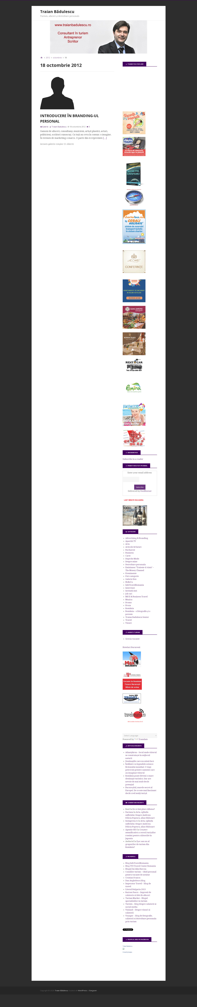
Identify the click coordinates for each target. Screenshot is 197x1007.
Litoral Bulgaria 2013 (135, 889)
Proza (128, 605)
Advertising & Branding (136, 538)
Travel (128, 620)
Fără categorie (132, 576)
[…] (105, 138)
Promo (128, 602)
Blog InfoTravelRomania (137, 863)
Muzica (128, 599)
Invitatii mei (131, 591)
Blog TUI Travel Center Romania (140, 866)
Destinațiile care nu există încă (139, 761)
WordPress (82, 990)
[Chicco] (134, 155)
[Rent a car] (134, 372)
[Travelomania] (135, 723)
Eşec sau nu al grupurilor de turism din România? (137, 844)
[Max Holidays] (132, 666)
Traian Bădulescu (57, 11)
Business (129, 553)
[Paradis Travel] (134, 425)
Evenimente (130, 573)
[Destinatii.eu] (134, 205)
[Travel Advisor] (132, 703)
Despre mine (131, 561)
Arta (127, 544)
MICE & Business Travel (136, 596)
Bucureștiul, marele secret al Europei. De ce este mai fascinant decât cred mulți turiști (140, 790)
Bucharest (130, 550)
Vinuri (128, 623)
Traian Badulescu (127, 946)
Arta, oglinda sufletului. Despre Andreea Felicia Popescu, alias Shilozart (140, 815)
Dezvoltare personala (135, 564)
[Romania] (134, 399)
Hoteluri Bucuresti (131, 647)
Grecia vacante (132, 639)
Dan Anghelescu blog (135, 880)
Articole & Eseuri (133, 547)
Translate (143, 739)
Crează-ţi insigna (127, 952)
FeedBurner (146, 491)
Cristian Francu (132, 878)
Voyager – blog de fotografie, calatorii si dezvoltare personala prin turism (140, 919)
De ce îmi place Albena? (143, 809)
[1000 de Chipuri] (135, 525)
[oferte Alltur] (134, 446)
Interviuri (130, 588)
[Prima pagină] (41, 57)
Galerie (45, 126)
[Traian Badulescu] (123, 949)
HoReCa (129, 582)
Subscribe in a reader (133, 459)
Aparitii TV (130, 541)
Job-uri (128, 594)
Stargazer (93, 990)
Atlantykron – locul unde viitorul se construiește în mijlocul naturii (141, 755)
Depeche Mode (132, 559)
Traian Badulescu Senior (137, 617)
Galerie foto (130, 579)
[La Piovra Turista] (132, 689)
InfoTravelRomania (134, 585)
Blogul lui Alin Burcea (135, 869)
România (129, 608)
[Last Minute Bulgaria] (134, 501)
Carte (128, 556)
